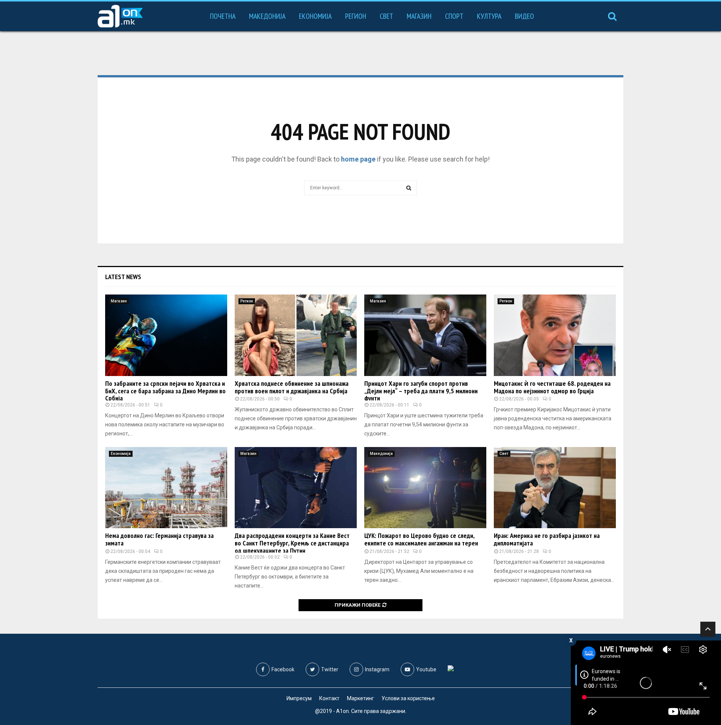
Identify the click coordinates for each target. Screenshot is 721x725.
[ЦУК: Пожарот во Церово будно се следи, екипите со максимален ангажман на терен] (425, 488)
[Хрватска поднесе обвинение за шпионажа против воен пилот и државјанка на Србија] (296, 335)
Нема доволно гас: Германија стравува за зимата (159, 539)
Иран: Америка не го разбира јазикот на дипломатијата (547, 539)
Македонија (267, 16)
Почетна (222, 16)
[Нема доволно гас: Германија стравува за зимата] (166, 488)
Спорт (454, 16)
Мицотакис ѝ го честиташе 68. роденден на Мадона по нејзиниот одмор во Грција (552, 387)
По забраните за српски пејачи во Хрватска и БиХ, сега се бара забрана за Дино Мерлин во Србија (165, 391)
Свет (386, 16)
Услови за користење (408, 698)
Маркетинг (360, 698)
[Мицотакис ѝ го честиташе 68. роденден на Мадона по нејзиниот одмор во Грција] (555, 335)
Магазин (419, 16)
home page (358, 159)
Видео (524, 16)
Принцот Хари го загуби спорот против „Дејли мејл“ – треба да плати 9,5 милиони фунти (421, 391)
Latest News (123, 276)
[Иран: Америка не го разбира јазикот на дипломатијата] (555, 488)
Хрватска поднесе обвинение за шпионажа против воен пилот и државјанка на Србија (291, 387)
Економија (315, 16)
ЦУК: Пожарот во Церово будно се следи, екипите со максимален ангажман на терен (421, 539)
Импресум (299, 698)
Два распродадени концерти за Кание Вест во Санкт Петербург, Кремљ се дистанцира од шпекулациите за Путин (292, 543)
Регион (355, 16)
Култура (489, 16)
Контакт (329, 698)
